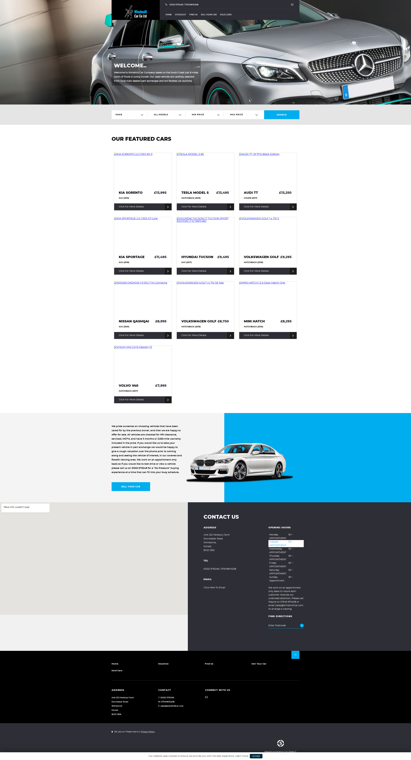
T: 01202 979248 (166, 698)
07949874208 (191, 5)
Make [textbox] (119, 115)
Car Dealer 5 (290, 752)
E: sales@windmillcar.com (171, 706)
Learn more (241, 756)
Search (282, 115)
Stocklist (180, 15)
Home (169, 15)
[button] (295, 655)
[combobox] (131, 114)
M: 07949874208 (166, 702)
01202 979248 (176, 5)
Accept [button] (256, 756)
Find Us (193, 15)
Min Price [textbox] (198, 115)
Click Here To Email (214, 588)
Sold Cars (226, 15)
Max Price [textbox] (236, 115)
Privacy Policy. (148, 732)
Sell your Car (209, 15)
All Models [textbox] (161, 115)
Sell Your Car (130, 487)
